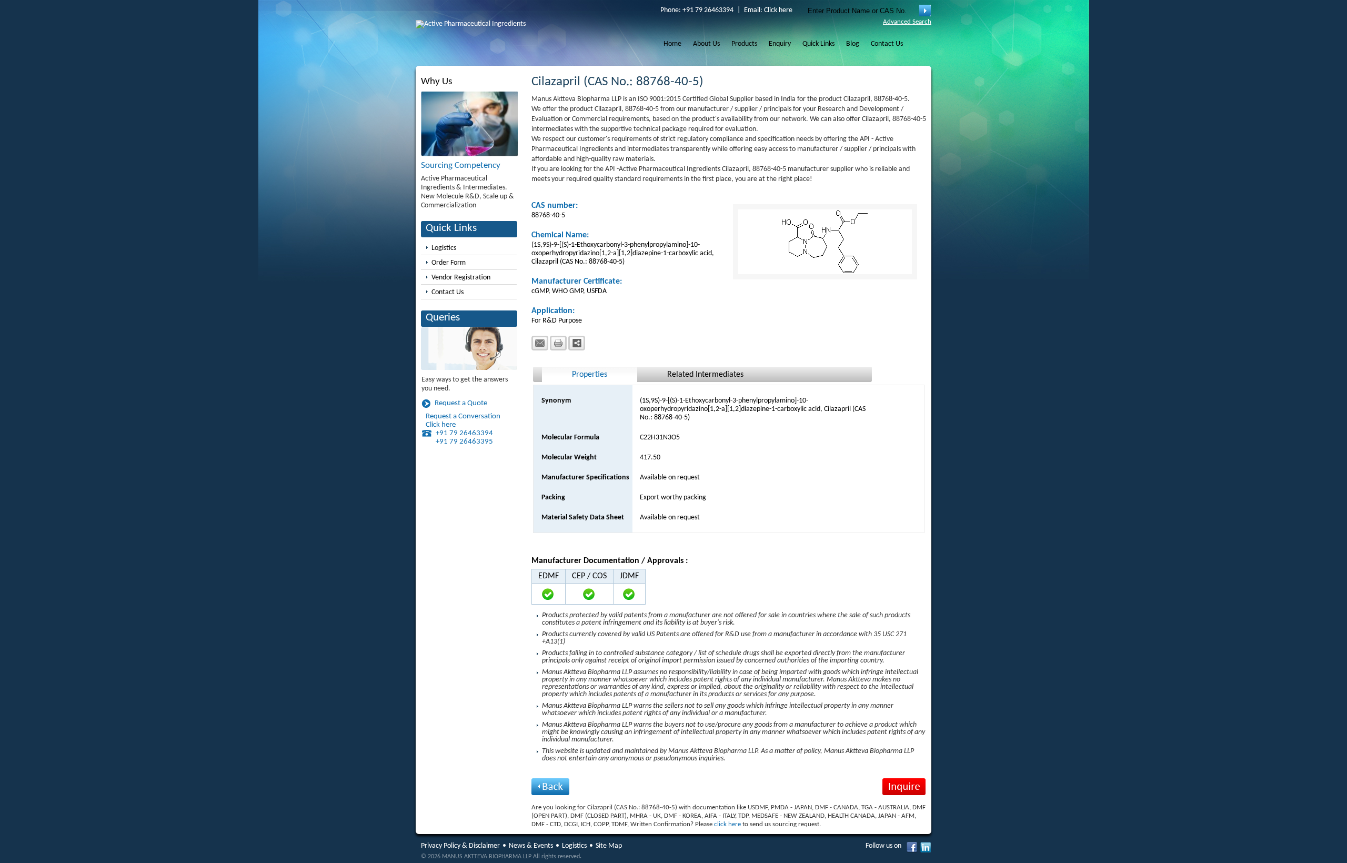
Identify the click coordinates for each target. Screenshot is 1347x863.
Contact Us (887, 44)
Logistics (443, 248)
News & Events (531, 846)
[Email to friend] (539, 343)
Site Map (609, 846)
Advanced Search (907, 21)
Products (744, 44)
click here (727, 824)
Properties (589, 374)
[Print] (558, 343)
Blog (852, 44)
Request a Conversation (463, 416)
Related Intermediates (705, 374)
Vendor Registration (460, 278)
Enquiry (780, 44)
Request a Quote (461, 403)
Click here (778, 10)
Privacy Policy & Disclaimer (460, 846)
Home (672, 44)
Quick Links (818, 44)
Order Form (448, 263)
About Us (706, 44)
